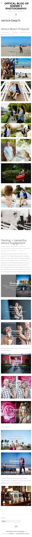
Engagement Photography (16, 248)
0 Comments (21, 250)
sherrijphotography (5, 32)
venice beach (4, 34)
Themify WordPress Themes (22, 533)
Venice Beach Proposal (15, 29)
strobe (8, 250)
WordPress (11, 533)
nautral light (25, 248)
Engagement (15, 32)
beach (8, 248)
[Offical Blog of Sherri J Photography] (16, 8)
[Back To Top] (16, 526)
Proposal (28, 32)
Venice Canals (10, 34)
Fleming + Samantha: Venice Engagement (14, 241)
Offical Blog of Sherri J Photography (15, 531)
